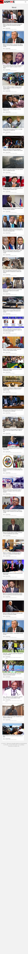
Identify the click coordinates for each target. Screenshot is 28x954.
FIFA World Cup (10, 657)
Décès (11, 452)
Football (14, 657)
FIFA (8, 132)
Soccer (17, 132)
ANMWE (4, 743)
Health (13, 700)
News (10, 29)
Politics (21, 700)
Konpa (15, 452)
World (15, 29)
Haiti (8, 29)
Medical (15, 700)
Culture (8, 452)
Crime (8, 577)
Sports (13, 112)
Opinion (12, 29)
